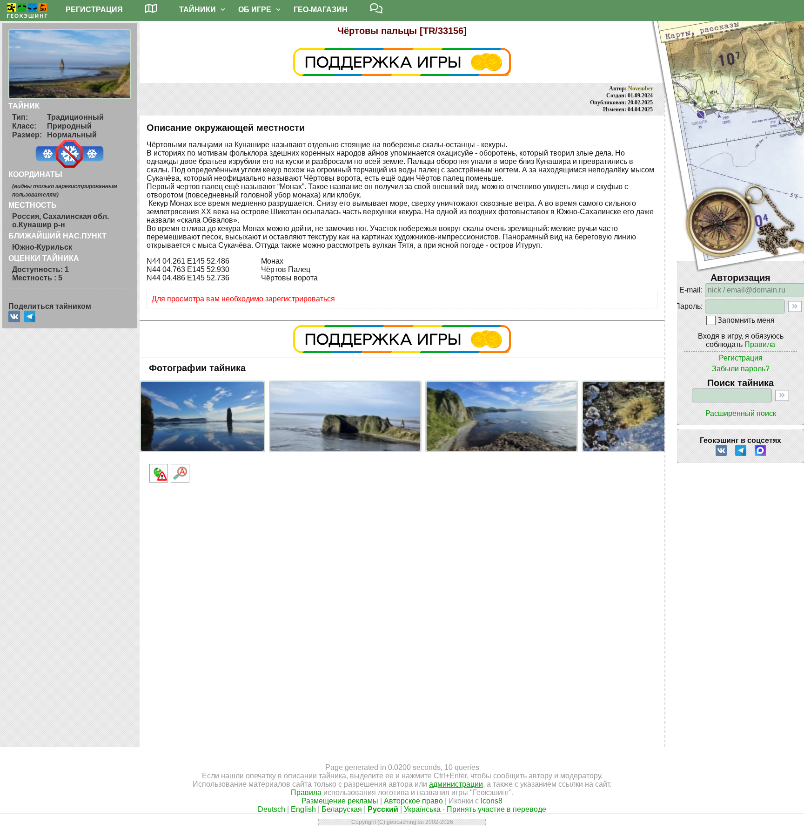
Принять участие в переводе (496, 809)
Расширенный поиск (740, 413)
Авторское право (413, 801)
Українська (422, 809)
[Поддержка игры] (402, 339)
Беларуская (342, 809)
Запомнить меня (746, 320)
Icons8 (491, 801)
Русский (383, 809)
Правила (759, 344)
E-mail (690, 290)
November (640, 88)
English (303, 809)
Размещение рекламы (340, 801)
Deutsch (271, 809)
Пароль (688, 306)
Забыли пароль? (741, 369)
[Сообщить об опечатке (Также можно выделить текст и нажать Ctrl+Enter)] (180, 473)
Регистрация (741, 358)
